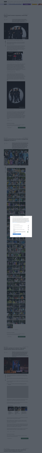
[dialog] (21, 226)
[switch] (28, 225)
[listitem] (21, 224)
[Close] (30, 216)
